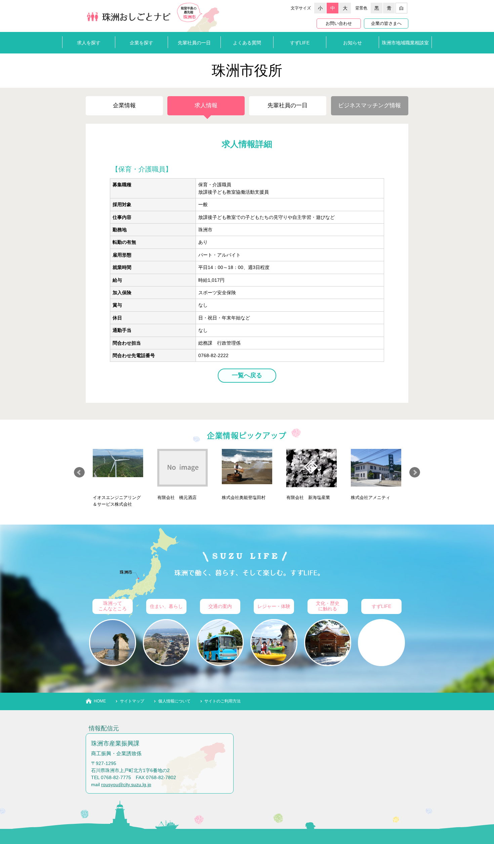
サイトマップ (132, 701)
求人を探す (88, 42)
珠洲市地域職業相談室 (405, 42)
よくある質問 (247, 42)
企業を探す (141, 42)
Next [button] (414, 472)
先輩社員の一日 (194, 42)
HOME (100, 701)
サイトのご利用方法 (222, 701)
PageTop (477, 813)
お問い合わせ (339, 23)
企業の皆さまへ (386, 23)
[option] (118, 475)
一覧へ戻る (247, 375)
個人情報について (174, 701)
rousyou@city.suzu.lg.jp (126, 784)
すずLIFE (300, 42)
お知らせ (352, 42)
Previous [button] (79, 472)
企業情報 (124, 105)
